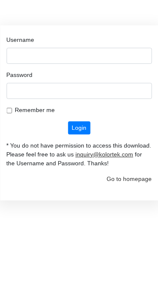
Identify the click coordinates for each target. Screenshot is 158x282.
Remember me (35, 110)
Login (79, 127)
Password (19, 74)
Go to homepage (129, 178)
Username (20, 39)
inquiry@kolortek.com (104, 154)
